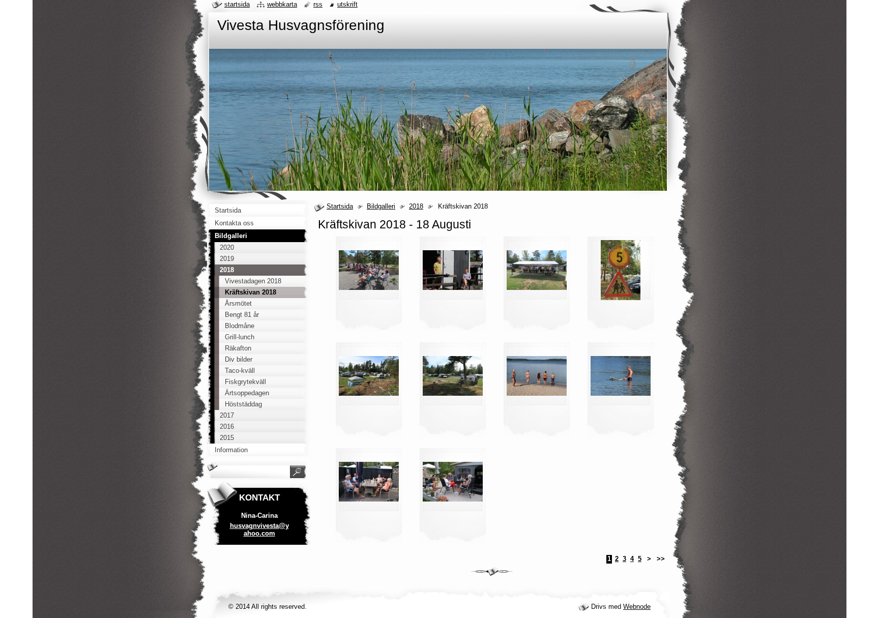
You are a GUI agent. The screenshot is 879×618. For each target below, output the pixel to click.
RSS (318, 4)
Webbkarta (282, 4)
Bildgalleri (381, 206)
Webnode (637, 606)
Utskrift (347, 4)
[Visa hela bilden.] (369, 287)
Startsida (340, 206)
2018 (416, 206)
